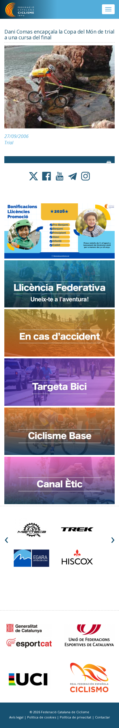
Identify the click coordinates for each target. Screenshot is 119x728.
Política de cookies (42, 717)
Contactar (102, 717)
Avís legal (16, 717)
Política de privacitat (76, 717)
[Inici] (23, 10)
